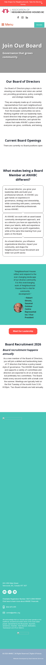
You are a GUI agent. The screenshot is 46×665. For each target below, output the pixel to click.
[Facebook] (18, 17)
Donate (39, 25)
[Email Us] (4, 612)
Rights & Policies (36, 653)
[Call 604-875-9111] (4, 607)
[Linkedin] (27, 17)
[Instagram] (22, 17)
